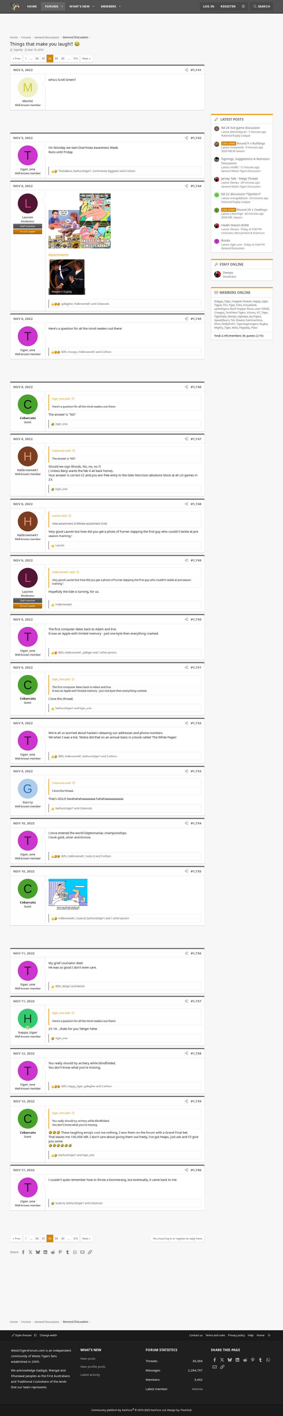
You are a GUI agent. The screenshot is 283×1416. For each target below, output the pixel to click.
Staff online (232, 264)
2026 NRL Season (231, 217)
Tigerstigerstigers (247, 324)
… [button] (31, 58)
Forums (51, 6)
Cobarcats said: (61, 450)
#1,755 (196, 871)
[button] (62, 6)
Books (225, 240)
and (73, 708)
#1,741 (196, 70)
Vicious (251, 312)
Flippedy (244, 327)
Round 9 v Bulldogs (243, 143)
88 (49, 58)
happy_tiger (260, 301)
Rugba (263, 324)
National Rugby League (235, 135)
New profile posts (92, 1366)
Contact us (196, 1335)
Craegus (219, 312)
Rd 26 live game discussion (240, 128)
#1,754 (196, 823)
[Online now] (28, 1028)
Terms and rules (215, 1335)
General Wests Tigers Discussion (241, 171)
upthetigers (221, 309)
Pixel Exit (186, 1410)
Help (251, 1335)
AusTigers (255, 316)
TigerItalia (220, 316)
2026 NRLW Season (233, 151)
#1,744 (196, 186)
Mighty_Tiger (222, 327)
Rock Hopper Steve (242, 309)
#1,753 (196, 771)
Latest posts (232, 119)
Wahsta (197, 1389)
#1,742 (196, 138)
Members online (235, 292)
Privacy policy (236, 1335)
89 (56, 58)
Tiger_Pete (235, 305)
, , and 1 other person (87, 652)
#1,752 (196, 723)
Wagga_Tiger (222, 301)
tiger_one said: (61, 398)
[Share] (186, 70)
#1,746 (196, 387)
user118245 (262, 309)
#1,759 (196, 1101)
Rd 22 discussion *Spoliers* (241, 194)
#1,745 (196, 319)
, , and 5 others (96, 171)
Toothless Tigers (236, 312)
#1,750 (196, 619)
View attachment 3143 (66, 523)
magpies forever (242, 301)
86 (37, 58)
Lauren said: (59, 516)
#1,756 (196, 953)
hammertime (254, 320)
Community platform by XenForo (129, 1410)
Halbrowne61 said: (63, 572)
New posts (87, 1358)
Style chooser (23, 1335)
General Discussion (232, 248)
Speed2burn (221, 320)
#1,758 (196, 1053)
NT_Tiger (262, 312)
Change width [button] (48, 1335)
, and (85, 304)
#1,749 (196, 560)
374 (75, 58)
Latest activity (90, 1374)
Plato (254, 327)
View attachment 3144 (93, 523)
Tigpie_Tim (220, 305)
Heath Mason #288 (235, 225)
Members (108, 6)
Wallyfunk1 (228, 324)
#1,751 (196, 667)
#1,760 (196, 1170)
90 (62, 58)
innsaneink (249, 305)
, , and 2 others (86, 352)
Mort (217, 324)
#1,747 (196, 439)
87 (43, 58)
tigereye (243, 316)
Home (32, 6)
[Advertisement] (85, 26)
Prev (18, 58)
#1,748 (196, 504)
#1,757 (196, 1001)
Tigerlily (18, 50)
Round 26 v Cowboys (244, 209)
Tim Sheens (238, 320)
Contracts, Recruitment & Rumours (243, 233)
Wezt (235, 327)
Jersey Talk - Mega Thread (239, 178)
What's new (79, 6)
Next (85, 58)
